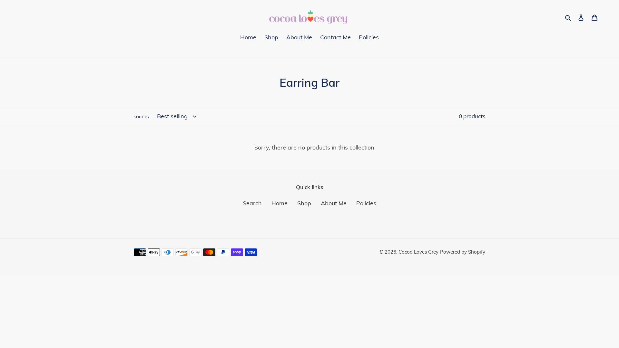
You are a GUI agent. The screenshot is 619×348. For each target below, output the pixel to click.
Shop (304, 203)
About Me (334, 203)
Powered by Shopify (462, 252)
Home (279, 203)
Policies (366, 203)
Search (252, 203)
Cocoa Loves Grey (418, 252)
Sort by (142, 116)
